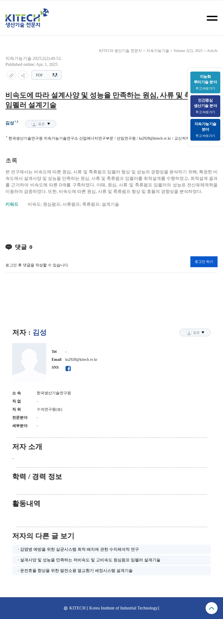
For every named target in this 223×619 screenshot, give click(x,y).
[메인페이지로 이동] (27, 17)
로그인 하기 (204, 262)
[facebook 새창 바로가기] (68, 368)
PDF (39, 75)
